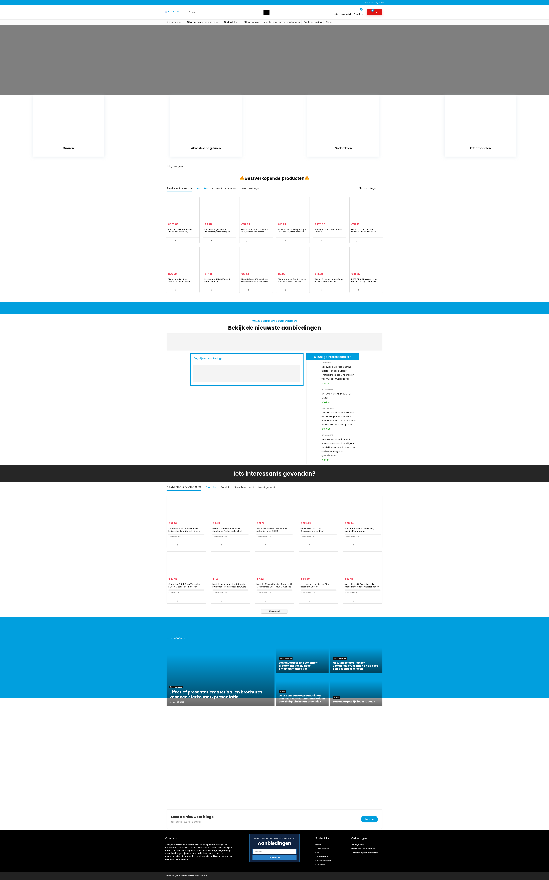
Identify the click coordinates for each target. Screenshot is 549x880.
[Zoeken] (266, 12)
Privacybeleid (357, 844)
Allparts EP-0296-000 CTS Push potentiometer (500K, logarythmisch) (272, 531)
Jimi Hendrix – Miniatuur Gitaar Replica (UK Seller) (316, 585)
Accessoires (174, 22)
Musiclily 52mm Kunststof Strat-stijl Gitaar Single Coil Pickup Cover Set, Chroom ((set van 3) (274, 587)
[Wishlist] (346, 11)
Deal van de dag (313, 22)
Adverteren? (321, 856)
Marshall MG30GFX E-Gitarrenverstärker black (313, 529)
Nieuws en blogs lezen (374, 2)
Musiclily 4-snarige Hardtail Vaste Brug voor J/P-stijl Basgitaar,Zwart (229, 585)
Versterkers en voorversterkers (282, 22)
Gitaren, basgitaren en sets (202, 22)
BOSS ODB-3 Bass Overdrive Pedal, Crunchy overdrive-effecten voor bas (364, 281)
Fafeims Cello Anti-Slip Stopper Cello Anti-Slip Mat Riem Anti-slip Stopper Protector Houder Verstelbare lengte (292, 233)
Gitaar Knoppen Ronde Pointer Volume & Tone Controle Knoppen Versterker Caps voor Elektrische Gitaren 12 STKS (292, 282)
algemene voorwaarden (363, 848)
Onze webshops (323, 860)
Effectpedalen (252, 22)
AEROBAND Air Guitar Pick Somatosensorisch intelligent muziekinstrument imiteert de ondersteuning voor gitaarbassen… (338, 447)
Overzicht (320, 864)
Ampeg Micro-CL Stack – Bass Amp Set (328, 230)
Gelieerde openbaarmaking (364, 852)
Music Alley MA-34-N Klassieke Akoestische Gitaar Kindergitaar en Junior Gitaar (362, 587)
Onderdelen (230, 22)
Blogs (329, 22)
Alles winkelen (322, 848)
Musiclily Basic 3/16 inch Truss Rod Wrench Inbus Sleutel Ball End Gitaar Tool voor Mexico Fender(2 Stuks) (254, 282)
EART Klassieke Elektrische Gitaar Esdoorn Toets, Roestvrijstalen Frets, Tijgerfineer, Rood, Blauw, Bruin (182, 233)
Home (318, 844)
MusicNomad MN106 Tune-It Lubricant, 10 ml (217, 280)
